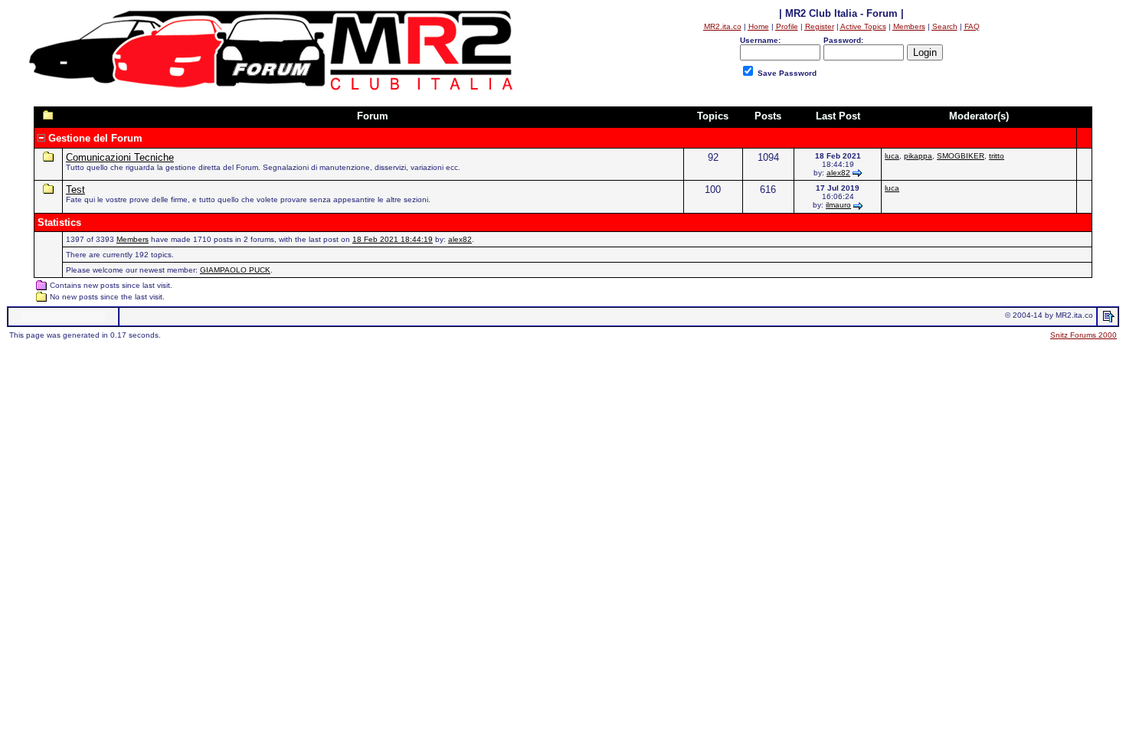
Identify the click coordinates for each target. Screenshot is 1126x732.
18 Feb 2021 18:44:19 (392, 239)
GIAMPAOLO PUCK (235, 270)
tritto (996, 156)
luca (892, 156)
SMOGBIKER (960, 156)
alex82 (838, 172)
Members (132, 239)
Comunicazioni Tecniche (120, 157)
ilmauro (838, 205)
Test (75, 189)
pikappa (918, 156)
